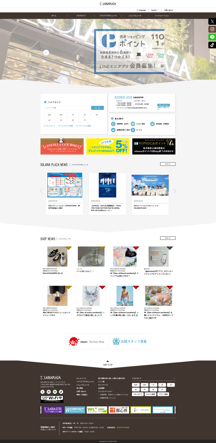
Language (142, 10)
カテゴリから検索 (66, 126)
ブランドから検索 (83, 126)
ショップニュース (135, 16)
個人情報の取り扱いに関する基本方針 (111, 378)
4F (49, 120)
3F (97, 115)
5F (61, 120)
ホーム (54, 16)
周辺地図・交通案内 (162, 124)
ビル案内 (117, 395)
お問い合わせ (168, 10)
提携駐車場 (104, 398)
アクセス (125, 395)
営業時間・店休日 (122, 124)
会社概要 (101, 388)
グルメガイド (49, 126)
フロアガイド (81, 16)
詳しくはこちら (163, 105)
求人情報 (79, 388)
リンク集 (101, 381)
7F (85, 120)
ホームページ (81, 378)
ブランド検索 (163, 394)
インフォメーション (162, 16)
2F (85, 115)
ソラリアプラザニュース (108, 16)
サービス (139, 130)
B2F (49, 115)
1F (73, 115)
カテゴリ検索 (150, 394)
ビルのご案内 (140, 124)
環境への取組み (82, 395)
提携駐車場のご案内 (123, 130)
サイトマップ (103, 385)
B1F (61, 115)
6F (73, 120)
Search (154, 10)
